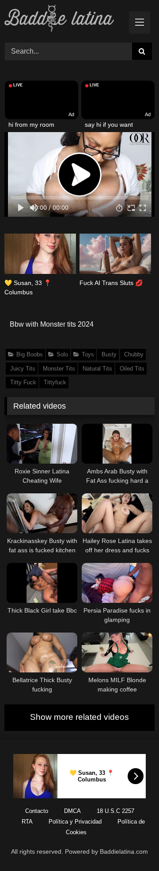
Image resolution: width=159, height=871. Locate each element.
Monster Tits (59, 368)
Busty (109, 354)
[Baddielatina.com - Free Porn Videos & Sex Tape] (65, 19)
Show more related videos (79, 717)
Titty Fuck (23, 382)
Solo (62, 354)
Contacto (36, 811)
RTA (27, 821)
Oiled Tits (132, 368)
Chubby (134, 354)
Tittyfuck (55, 382)
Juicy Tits (22, 368)
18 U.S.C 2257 (115, 811)
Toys (88, 354)
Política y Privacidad (75, 821)
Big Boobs (29, 354)
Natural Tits (97, 368)
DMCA (72, 811)
